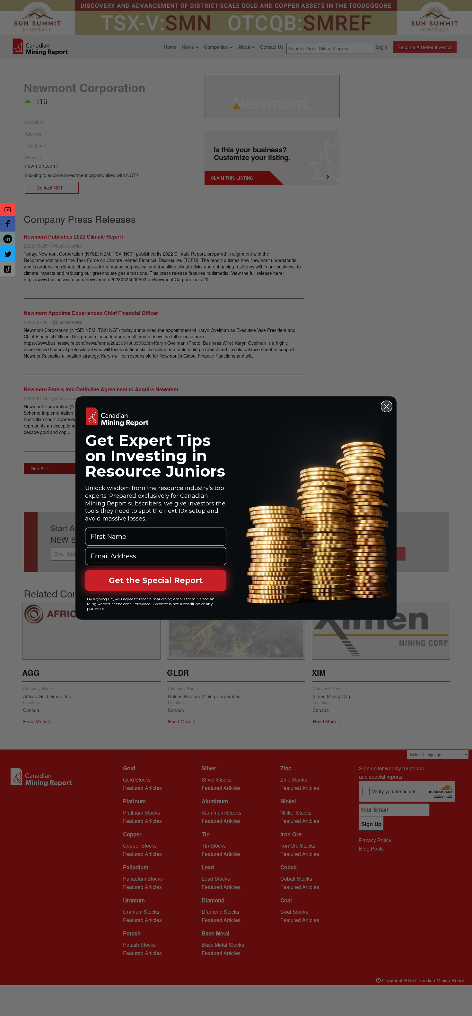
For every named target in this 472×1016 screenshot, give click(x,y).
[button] (7, 209)
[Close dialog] (386, 406)
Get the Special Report (156, 580)
